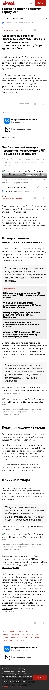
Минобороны (27, 637)
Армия (37, 637)
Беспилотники (8, 640)
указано (15, 445)
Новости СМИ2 (9, 137)
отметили (36, 277)
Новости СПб (23, 631)
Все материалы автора (12, 30)
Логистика (15, 637)
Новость (11, 631)
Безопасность (22, 640)
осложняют (7, 577)
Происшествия (27, 634)
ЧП (37, 634)
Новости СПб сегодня (10, 634)
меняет (42, 591)
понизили (7, 608)
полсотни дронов (10, 568)
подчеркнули (22, 520)
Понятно (40, 677)
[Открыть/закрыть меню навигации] (27, 3)
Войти (40, 3)
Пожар (5, 637)
